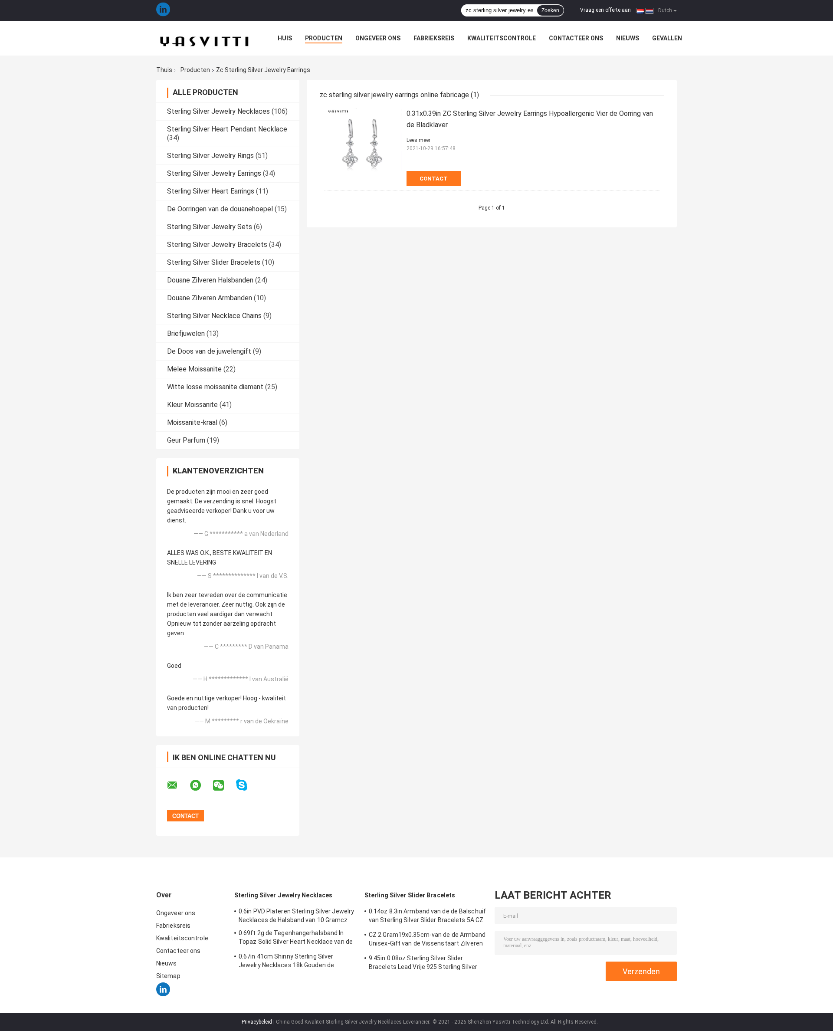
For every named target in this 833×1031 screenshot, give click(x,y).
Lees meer (418, 140)
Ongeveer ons (377, 38)
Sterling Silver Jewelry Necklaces (218, 111)
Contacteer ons (576, 38)
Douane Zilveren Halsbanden (210, 280)
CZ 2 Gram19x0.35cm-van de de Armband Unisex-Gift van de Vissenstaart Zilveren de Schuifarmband (427, 940)
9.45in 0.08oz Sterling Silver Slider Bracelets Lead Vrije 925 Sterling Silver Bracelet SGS (423, 964)
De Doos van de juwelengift (209, 351)
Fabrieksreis (433, 38)
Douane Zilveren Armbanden (209, 298)
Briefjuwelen (186, 333)
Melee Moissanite (194, 369)
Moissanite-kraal (192, 422)
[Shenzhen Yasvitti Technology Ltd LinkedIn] (163, 11)
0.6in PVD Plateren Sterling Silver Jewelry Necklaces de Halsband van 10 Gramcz (296, 915)
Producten (323, 38)
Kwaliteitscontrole (501, 38)
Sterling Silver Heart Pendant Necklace (227, 129)
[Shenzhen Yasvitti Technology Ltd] (204, 38)
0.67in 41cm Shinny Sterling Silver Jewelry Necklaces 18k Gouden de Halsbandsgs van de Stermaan (286, 962)
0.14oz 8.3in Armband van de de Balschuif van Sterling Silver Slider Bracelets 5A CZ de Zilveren (427, 917)
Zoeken (550, 10)
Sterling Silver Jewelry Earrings (214, 173)
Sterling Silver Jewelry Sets (209, 227)
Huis (285, 38)
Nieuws (627, 38)
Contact (434, 178)
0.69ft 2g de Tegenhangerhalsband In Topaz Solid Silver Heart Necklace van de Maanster (296, 938)
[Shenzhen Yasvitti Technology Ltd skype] (247, 785)
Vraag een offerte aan (605, 10)
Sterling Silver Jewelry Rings (210, 155)
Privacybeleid (257, 1022)
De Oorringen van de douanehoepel (220, 209)
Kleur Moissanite (192, 405)
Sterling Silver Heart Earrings (210, 191)
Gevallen (667, 38)
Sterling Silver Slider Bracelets (213, 262)
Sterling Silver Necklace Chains (214, 316)
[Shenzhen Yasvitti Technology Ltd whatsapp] (201, 785)
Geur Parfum (186, 440)
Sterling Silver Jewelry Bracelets (217, 244)
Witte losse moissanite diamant (215, 387)
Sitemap (168, 975)
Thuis (164, 69)
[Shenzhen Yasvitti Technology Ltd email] (178, 785)
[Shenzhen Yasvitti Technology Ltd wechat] (224, 785)
